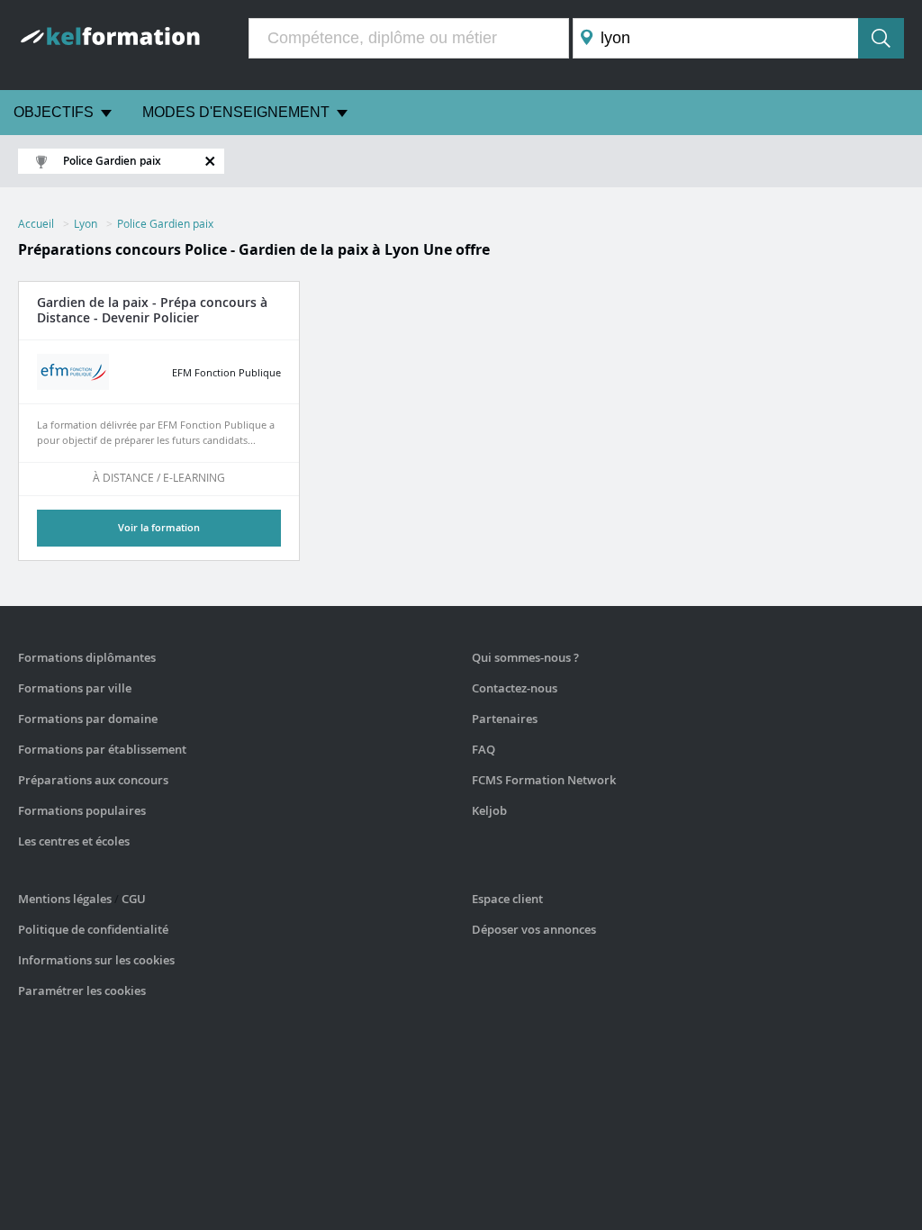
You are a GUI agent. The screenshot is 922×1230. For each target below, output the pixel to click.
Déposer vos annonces (534, 929)
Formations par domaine (88, 718)
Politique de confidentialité (93, 929)
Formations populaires (82, 810)
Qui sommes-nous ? (525, 657)
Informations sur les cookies (96, 960)
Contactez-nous (514, 688)
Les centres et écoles (74, 841)
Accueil (36, 223)
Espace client (507, 899)
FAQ (483, 749)
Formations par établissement (102, 749)
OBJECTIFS (54, 112)
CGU (134, 899)
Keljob (489, 810)
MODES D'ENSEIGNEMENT (236, 112)
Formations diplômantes (87, 657)
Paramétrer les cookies (82, 990)
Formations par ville (74, 688)
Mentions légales (65, 899)
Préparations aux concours (93, 780)
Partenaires (505, 718)
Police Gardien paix (165, 223)
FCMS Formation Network (544, 780)
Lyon (85, 223)
